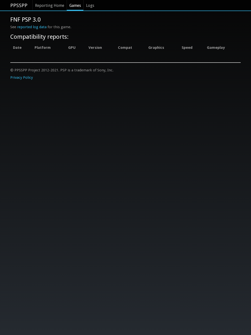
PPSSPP (18, 5)
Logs (90, 5)
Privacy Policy (21, 77)
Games (75, 5)
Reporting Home (49, 5)
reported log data (32, 27)
